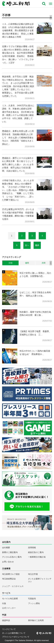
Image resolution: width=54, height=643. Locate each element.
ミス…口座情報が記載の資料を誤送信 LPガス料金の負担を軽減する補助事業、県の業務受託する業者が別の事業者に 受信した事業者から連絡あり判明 (18, 30)
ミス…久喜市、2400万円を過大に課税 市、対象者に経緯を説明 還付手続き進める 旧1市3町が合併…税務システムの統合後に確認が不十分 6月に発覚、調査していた (18, 113)
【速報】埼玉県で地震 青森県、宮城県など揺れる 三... (35, 333)
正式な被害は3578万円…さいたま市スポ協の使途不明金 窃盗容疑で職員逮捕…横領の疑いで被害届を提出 (18, 214)
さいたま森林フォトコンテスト (39, 580)
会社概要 (6, 548)
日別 (10, 263)
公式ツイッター (9, 608)
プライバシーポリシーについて (15, 637)
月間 (43, 263)
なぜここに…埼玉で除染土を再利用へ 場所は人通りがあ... (35, 294)
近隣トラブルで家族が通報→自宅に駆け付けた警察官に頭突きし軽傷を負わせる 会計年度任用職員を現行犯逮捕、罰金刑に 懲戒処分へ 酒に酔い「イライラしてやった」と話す (18, 54)
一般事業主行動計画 (37, 557)
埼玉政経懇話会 (9, 579)
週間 (27, 263)
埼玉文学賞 (33, 574)
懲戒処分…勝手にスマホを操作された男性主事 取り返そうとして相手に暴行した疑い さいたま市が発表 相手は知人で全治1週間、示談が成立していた (18, 164)
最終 (37, 245)
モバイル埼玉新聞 (10, 599)
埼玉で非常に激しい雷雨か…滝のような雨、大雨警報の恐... (35, 274)
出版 (4, 603)
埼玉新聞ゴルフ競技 (11, 574)
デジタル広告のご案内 (12, 557)
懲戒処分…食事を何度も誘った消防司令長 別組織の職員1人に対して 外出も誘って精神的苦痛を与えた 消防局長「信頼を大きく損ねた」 (18, 137)
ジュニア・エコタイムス (13, 586)
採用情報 (32, 548)
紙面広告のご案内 (36, 552)
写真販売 (32, 599)
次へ (27, 245)
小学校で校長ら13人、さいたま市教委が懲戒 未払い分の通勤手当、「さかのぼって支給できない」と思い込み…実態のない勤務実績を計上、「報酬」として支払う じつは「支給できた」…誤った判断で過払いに (18, 190)
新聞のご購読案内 (10, 552)
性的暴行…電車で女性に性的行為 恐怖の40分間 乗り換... (36, 313)
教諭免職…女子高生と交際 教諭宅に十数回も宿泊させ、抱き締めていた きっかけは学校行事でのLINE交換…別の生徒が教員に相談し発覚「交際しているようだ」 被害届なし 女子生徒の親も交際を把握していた (18, 86)
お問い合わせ (8, 562)
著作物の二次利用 (36, 620)
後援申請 (6, 620)
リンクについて (9, 629)
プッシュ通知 (34, 603)
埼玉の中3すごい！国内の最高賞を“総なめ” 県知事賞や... (35, 352)
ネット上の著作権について (14, 633)
